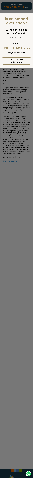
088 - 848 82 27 (16, 48)
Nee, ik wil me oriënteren (16, 60)
